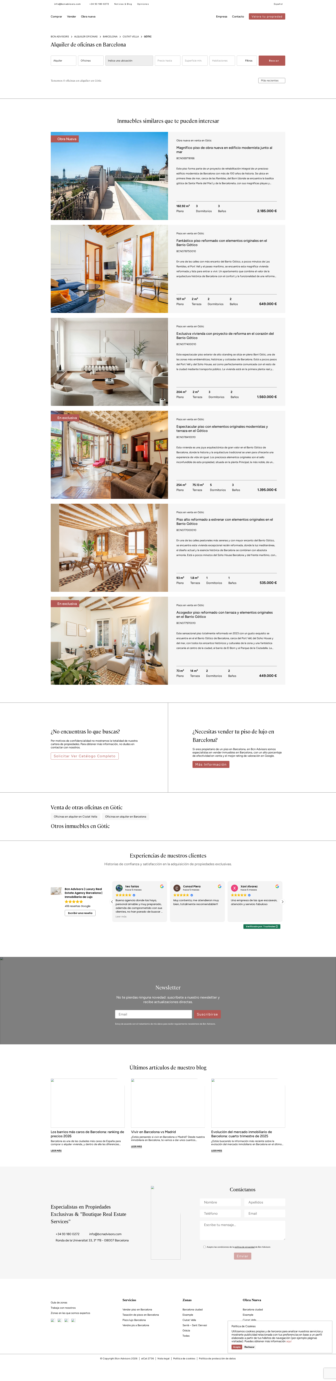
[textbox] (167, 61)
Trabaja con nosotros (63, 1307)
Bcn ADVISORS (60, 36)
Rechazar (249, 1347)
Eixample (188, 1314)
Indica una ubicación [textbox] (120, 60)
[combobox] (63, 61)
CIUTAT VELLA (131, 36)
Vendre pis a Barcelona (135, 1325)
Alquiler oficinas (86, 36)
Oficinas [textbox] (86, 60)
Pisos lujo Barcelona (134, 1320)
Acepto (237, 1347)
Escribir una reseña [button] (80, 913)
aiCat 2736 (147, 1358)
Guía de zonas (59, 1302)
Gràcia (186, 1330)
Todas (186, 1335)
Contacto (238, 16)
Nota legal (164, 1358)
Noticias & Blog (123, 4)
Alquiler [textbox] (57, 60)
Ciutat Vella (189, 1320)
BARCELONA (110, 36)
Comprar (56, 16)
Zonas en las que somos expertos (70, 1313)
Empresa (221, 16)
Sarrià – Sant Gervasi (195, 1325)
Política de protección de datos (217, 1358)
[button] (164, 175)
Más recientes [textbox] (269, 80)
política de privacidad (244, 1247)
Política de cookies (184, 1358)
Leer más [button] (236, 916)
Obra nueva (88, 16)
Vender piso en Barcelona (137, 1309)
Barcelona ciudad (193, 1309)
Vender (71, 16)
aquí (289, 1341)
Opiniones (143, 4)
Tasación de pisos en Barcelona (140, 1314)
